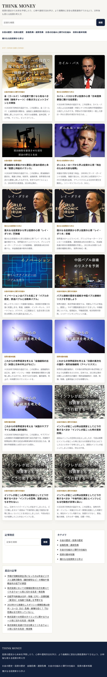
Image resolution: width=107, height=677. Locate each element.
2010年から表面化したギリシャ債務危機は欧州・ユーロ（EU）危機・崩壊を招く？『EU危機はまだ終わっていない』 (28, 608)
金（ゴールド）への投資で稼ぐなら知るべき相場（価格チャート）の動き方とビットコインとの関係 (26, 99)
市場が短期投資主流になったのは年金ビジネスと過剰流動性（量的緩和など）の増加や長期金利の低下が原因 (28, 579)
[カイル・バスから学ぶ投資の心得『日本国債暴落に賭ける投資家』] (80, 71)
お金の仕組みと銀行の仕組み (58, 32)
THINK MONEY (19, 6)
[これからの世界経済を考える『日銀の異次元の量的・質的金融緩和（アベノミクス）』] (80, 336)
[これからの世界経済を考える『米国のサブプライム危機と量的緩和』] (27, 402)
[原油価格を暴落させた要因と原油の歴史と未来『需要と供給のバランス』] (27, 140)
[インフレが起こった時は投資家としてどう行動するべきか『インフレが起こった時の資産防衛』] (80, 402)
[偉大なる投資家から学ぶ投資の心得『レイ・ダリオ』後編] (27, 206)
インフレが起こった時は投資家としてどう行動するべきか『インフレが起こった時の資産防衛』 (79, 430)
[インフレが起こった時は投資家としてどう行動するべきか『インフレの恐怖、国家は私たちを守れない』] (27, 470)
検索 (101, 22)
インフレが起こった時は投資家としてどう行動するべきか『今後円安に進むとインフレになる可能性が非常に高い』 (79, 498)
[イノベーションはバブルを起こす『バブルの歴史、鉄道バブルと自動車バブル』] (27, 271)
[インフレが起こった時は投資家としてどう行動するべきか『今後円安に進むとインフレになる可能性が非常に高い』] (80, 470)
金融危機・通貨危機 (34, 32)
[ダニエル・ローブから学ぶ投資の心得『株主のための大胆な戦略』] (80, 140)
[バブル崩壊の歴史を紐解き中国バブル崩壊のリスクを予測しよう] (80, 271)
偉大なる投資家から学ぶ (13, 38)
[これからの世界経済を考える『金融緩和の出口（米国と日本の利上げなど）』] (27, 336)
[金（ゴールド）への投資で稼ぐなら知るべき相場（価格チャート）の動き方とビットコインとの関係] (27, 71)
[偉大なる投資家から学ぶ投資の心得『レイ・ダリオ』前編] (80, 206)
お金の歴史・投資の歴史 (13, 32)
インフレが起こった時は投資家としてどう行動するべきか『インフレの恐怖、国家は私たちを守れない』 (26, 498)
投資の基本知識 (80, 32)
